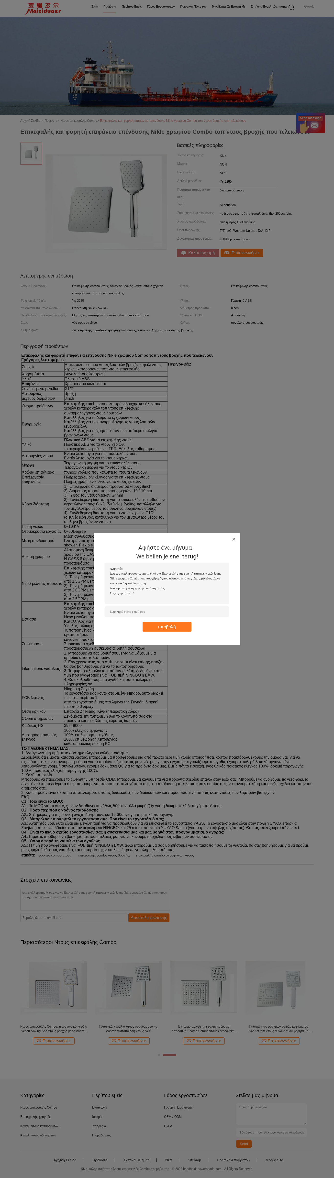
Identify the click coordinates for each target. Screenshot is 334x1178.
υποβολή (167, 626)
